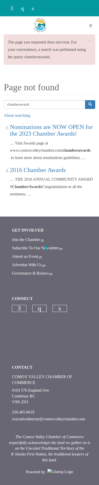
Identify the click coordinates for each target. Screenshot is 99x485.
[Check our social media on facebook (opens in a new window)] (14, 9)
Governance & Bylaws (30, 273)
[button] (89, 41)
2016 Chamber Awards (38, 170)
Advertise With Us (27, 265)
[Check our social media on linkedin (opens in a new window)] (35, 9)
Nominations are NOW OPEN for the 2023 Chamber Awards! (51, 130)
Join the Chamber (26, 239)
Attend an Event (25, 256)
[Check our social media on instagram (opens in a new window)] (25, 9)
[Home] (40, 25)
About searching (17, 115)
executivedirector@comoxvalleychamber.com (48, 419)
